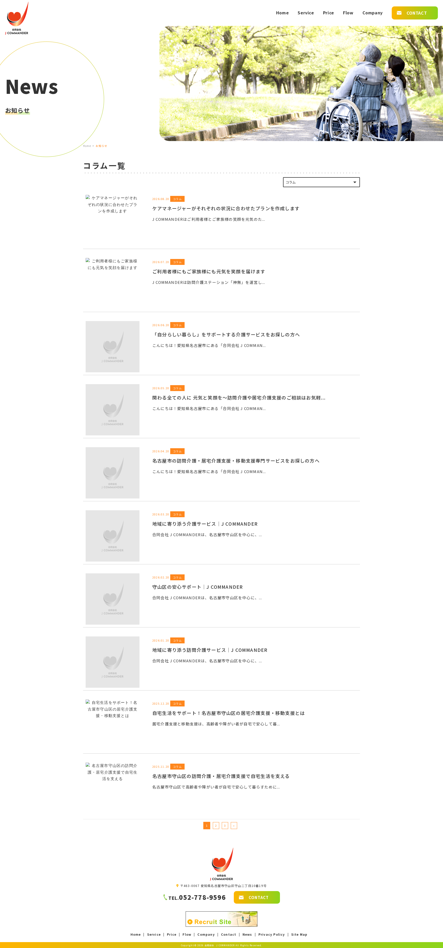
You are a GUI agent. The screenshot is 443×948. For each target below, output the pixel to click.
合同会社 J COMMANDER (220, 945)
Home (87, 146)
